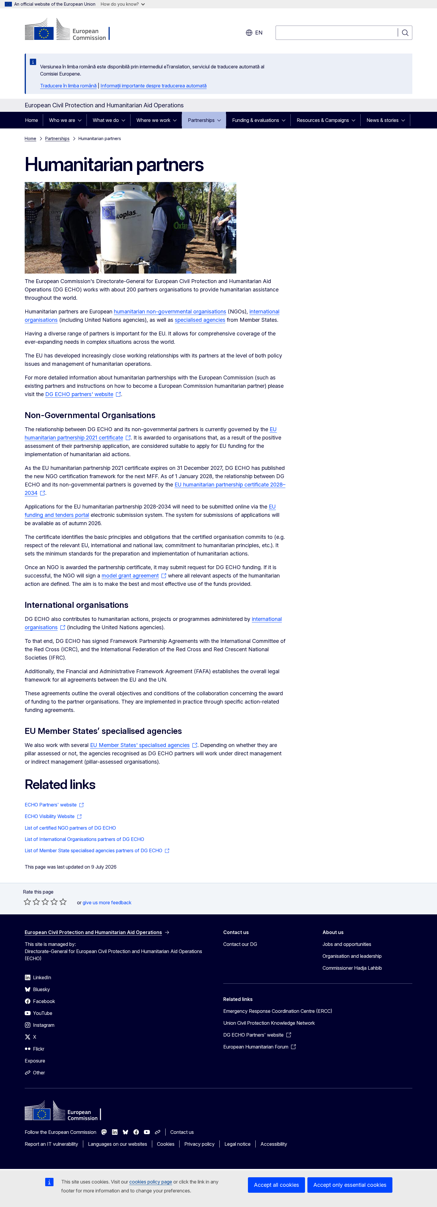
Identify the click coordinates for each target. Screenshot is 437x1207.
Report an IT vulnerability (51, 1144)
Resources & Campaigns (323, 120)
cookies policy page (150, 1182)
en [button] (258, 32)
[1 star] (27, 901)
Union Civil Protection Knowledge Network (269, 1023)
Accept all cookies (276, 1185)
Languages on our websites (117, 1144)
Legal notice (237, 1144)
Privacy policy (199, 1144)
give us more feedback (107, 902)
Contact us (182, 1132)
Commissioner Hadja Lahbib (352, 968)
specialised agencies (200, 320)
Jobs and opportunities (347, 944)
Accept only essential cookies (349, 1185)
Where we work (153, 120)
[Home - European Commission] (73, 30)
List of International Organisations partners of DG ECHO (84, 839)
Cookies (166, 1144)
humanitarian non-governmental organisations (170, 311)
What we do (106, 120)
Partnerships (201, 120)
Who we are (62, 120)
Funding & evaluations (255, 120)
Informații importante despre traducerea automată (153, 86)
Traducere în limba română (68, 86)
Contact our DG (240, 944)
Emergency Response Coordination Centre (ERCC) (277, 1011)
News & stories (383, 120)
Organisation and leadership (352, 956)
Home (31, 120)
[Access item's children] (81, 120)
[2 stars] (32, 901)
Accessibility (273, 1144)
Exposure (35, 1061)
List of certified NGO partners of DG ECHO (70, 828)
